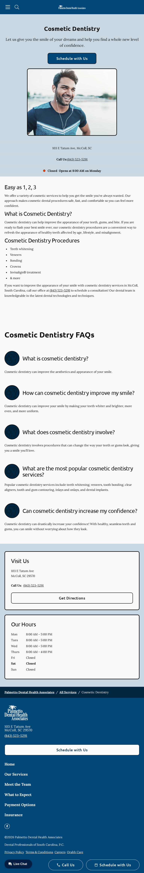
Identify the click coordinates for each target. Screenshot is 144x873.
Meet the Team (17, 784)
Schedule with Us (72, 58)
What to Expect (18, 794)
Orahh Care (75, 852)
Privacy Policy (14, 852)
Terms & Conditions (39, 852)
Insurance (13, 814)
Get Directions (72, 598)
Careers (60, 852)
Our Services (16, 774)
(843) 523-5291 (77, 159)
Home (9, 764)
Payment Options (19, 804)
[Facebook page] (7, 826)
